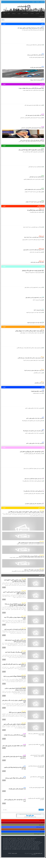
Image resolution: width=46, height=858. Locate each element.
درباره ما (33, 1)
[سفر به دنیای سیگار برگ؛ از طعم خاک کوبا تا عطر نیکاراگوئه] (36, 655)
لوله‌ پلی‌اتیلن (41, 820)
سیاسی (42, 13)
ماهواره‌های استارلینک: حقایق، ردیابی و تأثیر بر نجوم (15, 724)
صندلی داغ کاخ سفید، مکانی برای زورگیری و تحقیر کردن (32, 451)
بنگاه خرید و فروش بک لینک (39, 833)
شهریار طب (42, 831)
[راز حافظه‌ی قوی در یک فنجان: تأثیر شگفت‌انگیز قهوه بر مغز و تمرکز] (36, 667)
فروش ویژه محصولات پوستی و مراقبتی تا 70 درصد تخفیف (15, 618)
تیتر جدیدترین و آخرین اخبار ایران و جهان (10, 839)
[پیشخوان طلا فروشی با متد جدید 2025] (36, 716)
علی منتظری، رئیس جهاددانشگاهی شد (35, 210)
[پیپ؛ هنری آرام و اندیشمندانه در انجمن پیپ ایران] (36, 632)
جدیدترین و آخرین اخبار (12, 838)
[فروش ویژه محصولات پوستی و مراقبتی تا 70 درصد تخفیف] (36, 620)
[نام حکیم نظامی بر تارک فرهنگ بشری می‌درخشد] (36, 777)
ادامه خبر (3, 587)
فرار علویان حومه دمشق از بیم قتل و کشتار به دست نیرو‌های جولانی (29, 331)
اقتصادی (37, 13)
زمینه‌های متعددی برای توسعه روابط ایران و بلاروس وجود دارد (31, 28)
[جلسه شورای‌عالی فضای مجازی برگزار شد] (36, 787)
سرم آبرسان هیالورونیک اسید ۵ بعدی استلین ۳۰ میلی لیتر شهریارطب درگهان (14, 592)
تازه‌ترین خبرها (5, 838)
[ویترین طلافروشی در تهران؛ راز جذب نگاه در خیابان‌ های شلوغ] (36, 703)
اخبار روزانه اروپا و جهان (36, 841)
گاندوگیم (42, 822)
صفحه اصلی (42, 1)
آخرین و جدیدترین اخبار (30, 840)
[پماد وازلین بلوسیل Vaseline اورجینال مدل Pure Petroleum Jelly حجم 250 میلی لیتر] (36, 607)
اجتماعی (31, 13)
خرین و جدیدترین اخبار (21, 839)
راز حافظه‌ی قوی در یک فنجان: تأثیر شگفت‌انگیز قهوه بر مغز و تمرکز (14, 665)
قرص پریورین (41, 824)
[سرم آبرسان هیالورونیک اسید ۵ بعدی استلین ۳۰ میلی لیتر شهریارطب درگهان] (36, 595)
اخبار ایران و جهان (33, 838)
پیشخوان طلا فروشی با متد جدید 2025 (17, 712)
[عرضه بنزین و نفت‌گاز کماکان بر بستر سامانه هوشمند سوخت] (36, 734)
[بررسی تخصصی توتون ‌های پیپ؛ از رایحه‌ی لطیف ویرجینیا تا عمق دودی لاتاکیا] (36, 643)
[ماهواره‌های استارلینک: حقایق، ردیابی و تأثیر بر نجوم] (36, 727)
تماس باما (37, 1)
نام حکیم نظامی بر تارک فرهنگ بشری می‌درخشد (15, 778)
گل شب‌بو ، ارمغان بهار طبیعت (37, 391)
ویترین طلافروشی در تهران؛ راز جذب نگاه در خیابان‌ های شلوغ (14, 701)
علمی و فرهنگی (25, 13)
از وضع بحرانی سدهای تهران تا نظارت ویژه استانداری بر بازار (31, 150)
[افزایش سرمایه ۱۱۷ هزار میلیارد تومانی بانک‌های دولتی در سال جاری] (36, 756)
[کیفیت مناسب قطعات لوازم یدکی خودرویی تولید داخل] (36, 745)
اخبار (9, 840)
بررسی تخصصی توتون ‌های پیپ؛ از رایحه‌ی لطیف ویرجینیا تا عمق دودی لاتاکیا (15, 640)
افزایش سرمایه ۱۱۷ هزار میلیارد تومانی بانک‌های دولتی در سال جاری (14, 757)
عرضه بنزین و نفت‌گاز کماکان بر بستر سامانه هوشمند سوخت (31, 88)
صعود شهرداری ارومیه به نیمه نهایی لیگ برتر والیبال (33, 270)
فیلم (4, 13)
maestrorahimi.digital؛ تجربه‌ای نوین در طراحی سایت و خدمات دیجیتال (15, 689)
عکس (9, 13)
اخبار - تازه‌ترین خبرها (29, 842)
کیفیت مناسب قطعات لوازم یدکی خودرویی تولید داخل (14, 746)
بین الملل (13, 13)
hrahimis (9, 853)
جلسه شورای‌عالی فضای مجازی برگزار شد (17, 789)
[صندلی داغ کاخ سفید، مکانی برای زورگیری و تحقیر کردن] (36, 799)
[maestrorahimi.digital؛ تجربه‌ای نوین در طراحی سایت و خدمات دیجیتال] (36, 691)
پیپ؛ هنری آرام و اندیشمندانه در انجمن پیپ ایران (15, 629)
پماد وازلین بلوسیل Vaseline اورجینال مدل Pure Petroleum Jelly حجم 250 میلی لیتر (15, 604)
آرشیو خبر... (3, 23)
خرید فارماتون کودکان (40, 827)
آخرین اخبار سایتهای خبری (30, 839)
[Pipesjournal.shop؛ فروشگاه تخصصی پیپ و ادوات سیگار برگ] (36, 679)
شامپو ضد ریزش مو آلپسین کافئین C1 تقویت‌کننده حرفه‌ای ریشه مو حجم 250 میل (26, 512)
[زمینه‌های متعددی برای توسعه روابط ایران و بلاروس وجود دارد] (36, 766)
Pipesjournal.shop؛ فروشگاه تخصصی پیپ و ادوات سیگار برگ (14, 677)
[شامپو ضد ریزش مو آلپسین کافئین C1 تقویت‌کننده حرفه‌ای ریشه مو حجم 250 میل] (36, 583)
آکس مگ (42, 829)
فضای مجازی (41, 16)
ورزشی (19, 13)
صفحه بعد (5, 809)
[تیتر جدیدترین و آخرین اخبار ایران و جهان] (23, 6)
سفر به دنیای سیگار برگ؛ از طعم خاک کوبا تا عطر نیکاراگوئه (15, 653)
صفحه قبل (41, 809)
